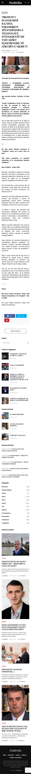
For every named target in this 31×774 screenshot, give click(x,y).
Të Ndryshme (5, 519)
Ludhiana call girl (6, 462)
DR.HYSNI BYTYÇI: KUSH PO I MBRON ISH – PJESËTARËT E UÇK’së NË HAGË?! (14, 563)
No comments (20, 52)
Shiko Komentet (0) (15, 331)
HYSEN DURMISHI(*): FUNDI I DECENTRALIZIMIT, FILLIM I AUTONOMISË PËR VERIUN (14, 627)
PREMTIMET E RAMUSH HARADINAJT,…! (12, 670)
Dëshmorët (5, 486)
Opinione (5, 12)
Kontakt (18, 755)
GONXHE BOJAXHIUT (17, 414)
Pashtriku (15, 2)
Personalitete (5, 516)
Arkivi (4, 755)
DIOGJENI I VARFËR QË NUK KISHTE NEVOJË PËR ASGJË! (19, 399)
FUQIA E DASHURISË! (17, 365)
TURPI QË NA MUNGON (17, 435)
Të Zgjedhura (5, 523)
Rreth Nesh (11, 755)
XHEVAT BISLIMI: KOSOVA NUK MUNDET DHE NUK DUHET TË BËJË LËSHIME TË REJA (14, 728)
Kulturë (4, 503)
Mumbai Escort (6, 468)
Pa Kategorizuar (6, 513)
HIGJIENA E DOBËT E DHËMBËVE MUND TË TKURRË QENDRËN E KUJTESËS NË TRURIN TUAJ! (19, 376)
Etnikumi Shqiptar (7, 490)
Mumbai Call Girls (6, 449)
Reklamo (24, 755)
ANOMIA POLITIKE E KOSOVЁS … (17, 425)
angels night (5, 455)
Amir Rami (18, 770)
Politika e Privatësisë (15, 757)
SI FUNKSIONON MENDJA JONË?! (18, 389)
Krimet (3, 500)
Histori (3, 496)
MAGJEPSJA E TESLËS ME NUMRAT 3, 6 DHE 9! (18, 354)
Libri (3, 506)
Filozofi (4, 493)
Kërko (27, 342)
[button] (3, 3)
